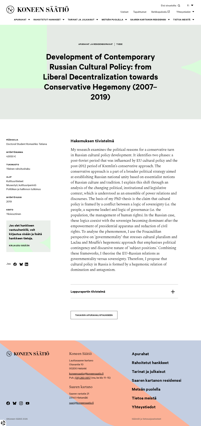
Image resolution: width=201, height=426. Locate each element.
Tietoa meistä (182, 19)
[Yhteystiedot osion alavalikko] (193, 11)
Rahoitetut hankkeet (47, 19)
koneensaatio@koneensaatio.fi (86, 373)
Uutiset (124, 11)
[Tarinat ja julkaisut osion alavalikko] (97, 19)
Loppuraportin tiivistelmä (88, 291)
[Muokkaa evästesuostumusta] (3, 423)
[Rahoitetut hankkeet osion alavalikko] (63, 19)
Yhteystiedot (183, 11)
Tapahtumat (139, 11)
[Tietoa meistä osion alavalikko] (193, 19)
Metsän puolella (112, 19)
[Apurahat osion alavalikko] (29, 19)
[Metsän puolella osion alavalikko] (125, 19)
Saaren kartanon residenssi (148, 19)
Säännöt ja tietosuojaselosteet (146, 418)
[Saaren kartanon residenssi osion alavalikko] (168, 19)
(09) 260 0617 (83, 377)
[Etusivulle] (44, 10)
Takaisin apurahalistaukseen (94, 315)
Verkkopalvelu (161, 11)
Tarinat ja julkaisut (81, 19)
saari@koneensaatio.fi (81, 402)
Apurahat (20, 19)
